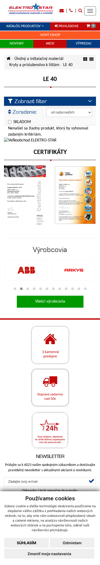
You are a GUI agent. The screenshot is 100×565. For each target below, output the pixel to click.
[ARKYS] (74, 270)
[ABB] (26, 270)
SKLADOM (22, 122)
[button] (15, 288)
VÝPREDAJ (83, 44)
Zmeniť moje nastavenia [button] (49, 553)
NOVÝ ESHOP (50, 35)
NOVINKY (17, 44)
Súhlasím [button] (26, 542)
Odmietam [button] (72, 542)
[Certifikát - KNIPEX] (25, 195)
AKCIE (50, 44)
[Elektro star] (30, 8)
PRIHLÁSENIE (68, 26)
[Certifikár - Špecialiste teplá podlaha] (75, 195)
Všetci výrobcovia (50, 301)
